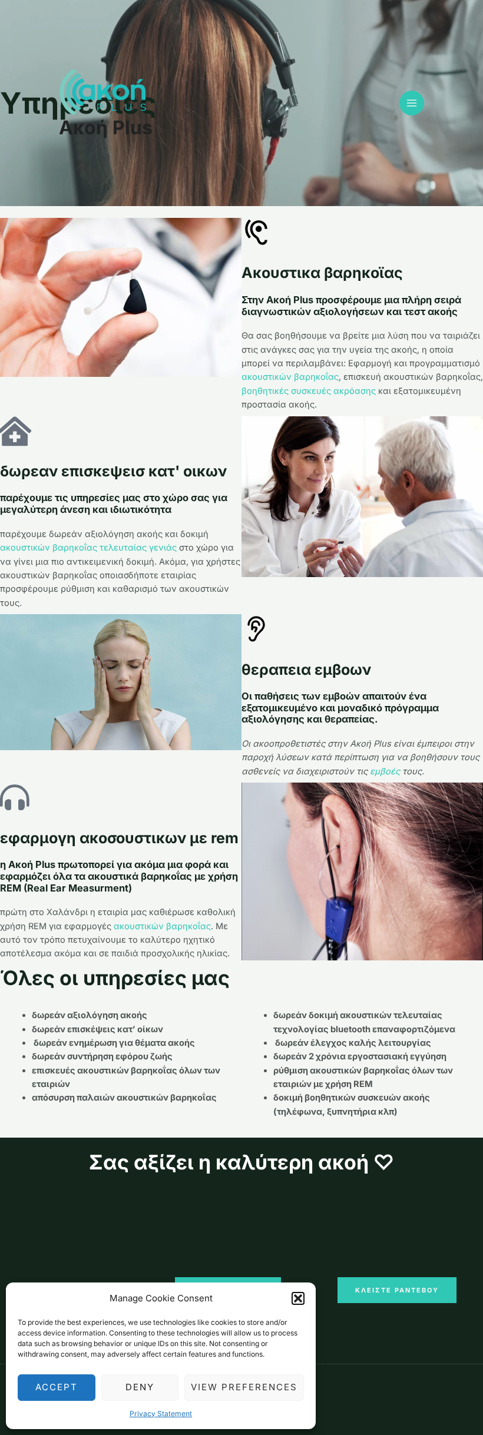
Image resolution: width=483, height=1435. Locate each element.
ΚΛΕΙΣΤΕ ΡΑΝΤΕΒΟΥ (397, 1290)
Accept (56, 1387)
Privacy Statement (161, 1413)
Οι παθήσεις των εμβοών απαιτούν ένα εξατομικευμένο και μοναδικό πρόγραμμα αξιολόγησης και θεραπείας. (340, 707)
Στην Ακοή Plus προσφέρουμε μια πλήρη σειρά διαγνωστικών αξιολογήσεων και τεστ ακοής (351, 305)
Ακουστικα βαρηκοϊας (322, 272)
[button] (298, 1298)
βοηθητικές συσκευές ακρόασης (309, 391)
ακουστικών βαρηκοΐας (290, 377)
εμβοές (385, 771)
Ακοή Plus (106, 127)
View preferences (244, 1387)
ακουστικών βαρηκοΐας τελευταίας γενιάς (88, 547)
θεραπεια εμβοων (306, 669)
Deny (139, 1387)
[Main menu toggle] (411, 103)
